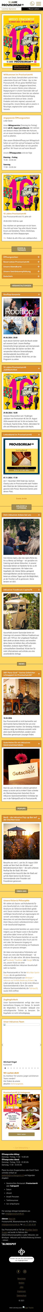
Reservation (34, 9)
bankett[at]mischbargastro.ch (13, 1175)
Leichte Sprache (9, 9)
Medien (21, 1283)
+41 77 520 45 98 (29, 1224)
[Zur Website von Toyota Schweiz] (28, 1307)
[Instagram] (25, 1271)
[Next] (40, 1045)
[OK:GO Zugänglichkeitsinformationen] (21, 1256)
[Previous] (2, 1045)
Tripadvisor (18, 960)
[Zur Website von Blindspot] (9, 1243)
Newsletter (21, 1279)
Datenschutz (21, 1295)
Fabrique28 (33, 988)
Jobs (21, 1287)
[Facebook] (18, 1271)
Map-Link (12, 1219)
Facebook (10, 960)
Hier (5, 238)
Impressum (21, 1291)
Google (29, 960)
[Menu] (38, 4)
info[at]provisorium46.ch (14, 1214)
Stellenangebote (17, 1084)
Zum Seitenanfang (21, 1148)
